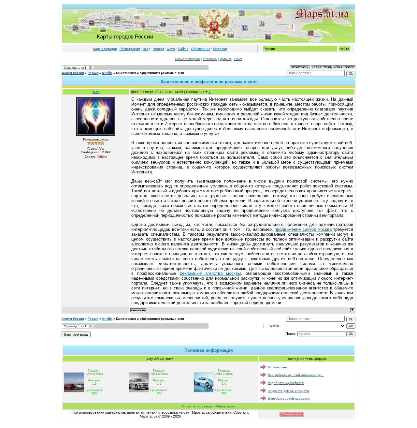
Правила (226, 59)
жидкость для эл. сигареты (288, 390)
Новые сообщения (187, 59)
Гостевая (220, 49)
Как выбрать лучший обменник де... (296, 374)
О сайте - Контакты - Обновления (208, 406)
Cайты (183, 49)
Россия (93, 73)
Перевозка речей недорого (289, 398)
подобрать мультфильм (286, 382)
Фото (171, 49)
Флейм (107, 73)
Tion (96, 92)
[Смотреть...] (74, 382)
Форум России (73, 73)
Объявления (200, 49)
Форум (158, 49)
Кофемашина (278, 366)
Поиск (238, 59)
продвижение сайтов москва (303, 229)
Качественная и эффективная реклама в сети (150, 73)
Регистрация (130, 49)
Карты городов (105, 49)
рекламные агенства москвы (210, 273)
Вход (147, 49)
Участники (210, 59)
